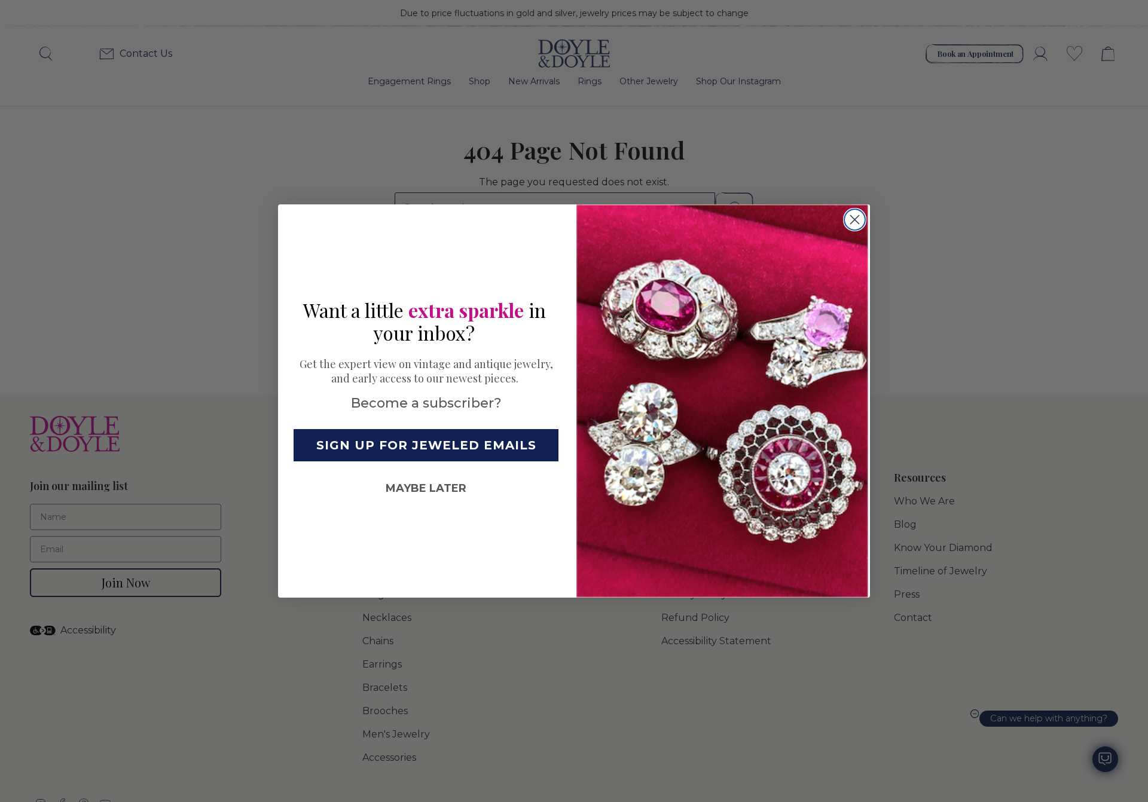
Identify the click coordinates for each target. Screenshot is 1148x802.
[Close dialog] (854, 219)
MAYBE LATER (426, 488)
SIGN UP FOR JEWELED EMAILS (426, 445)
